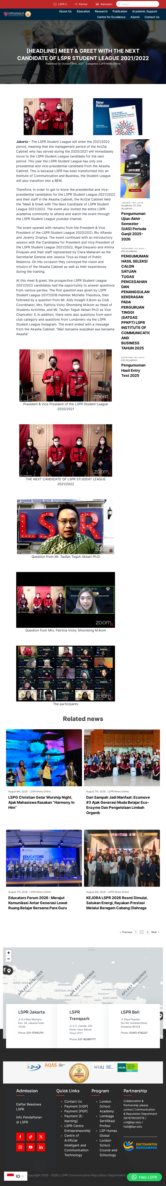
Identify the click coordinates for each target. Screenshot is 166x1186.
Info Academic (131, 207)
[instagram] (20, 1147)
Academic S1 (128, 205)
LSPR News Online (109, 63)
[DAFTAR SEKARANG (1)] (17, 13)
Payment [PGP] (76, 1111)
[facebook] (20, 1137)
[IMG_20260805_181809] (44, 731)
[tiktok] (31, 1137)
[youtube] (31, 1147)
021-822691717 (87, 1039)
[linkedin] (41, 1147)
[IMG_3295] (44, 831)
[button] (9, 971)
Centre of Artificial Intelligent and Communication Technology (76, 1145)
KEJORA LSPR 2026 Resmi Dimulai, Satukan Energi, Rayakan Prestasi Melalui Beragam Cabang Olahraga (117, 903)
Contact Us (73, 1101)
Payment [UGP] (76, 1106)
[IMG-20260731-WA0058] (122, 731)
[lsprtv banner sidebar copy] (135, 141)
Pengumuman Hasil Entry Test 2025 (133, 370)
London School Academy (107, 1106)
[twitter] (41, 1137)
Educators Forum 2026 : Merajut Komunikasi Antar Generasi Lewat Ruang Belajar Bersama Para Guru (37, 903)
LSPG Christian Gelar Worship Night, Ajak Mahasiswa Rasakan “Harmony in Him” (41, 802)
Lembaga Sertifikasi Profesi (107, 1121)
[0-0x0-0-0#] (122, 831)
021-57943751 (35, 1032)
